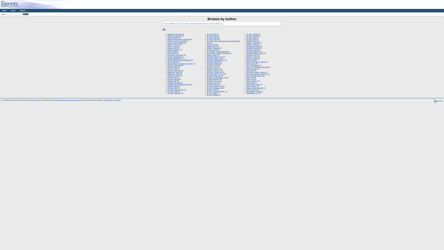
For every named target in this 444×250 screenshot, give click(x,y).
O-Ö (197, 24)
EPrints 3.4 (34, 100)
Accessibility (117, 100)
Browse (22, 10)
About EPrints (108, 100)
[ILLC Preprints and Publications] (10, 8)
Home (4, 10)
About (13, 10)
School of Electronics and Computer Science (68, 100)
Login (3, 14)
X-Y (219, 24)
